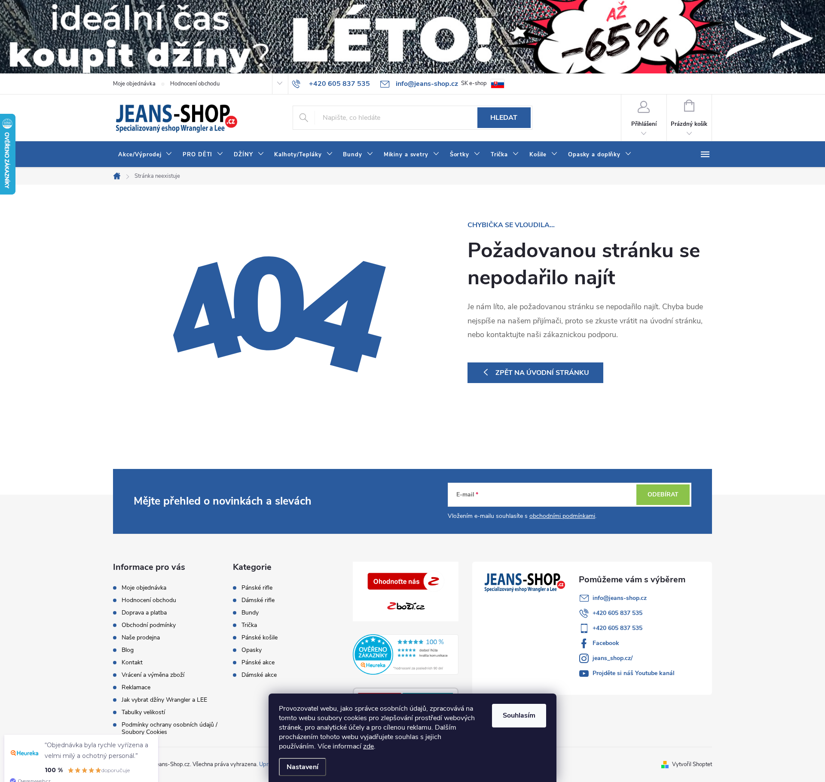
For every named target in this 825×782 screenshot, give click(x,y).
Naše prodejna (141, 637)
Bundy (250, 612)
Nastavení (302, 767)
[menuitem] (145, 154)
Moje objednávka (134, 84)
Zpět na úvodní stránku (542, 372)
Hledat (503, 117)
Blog (128, 650)
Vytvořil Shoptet (692, 764)
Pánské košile (259, 637)
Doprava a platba (144, 613)
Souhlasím (519, 715)
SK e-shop (474, 83)
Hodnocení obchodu (195, 84)
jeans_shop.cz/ (612, 658)
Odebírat (663, 494)
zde (368, 746)
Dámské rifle (258, 600)
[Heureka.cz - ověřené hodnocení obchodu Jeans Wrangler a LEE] (406, 654)
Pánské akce (258, 662)
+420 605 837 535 (617, 613)
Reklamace (136, 687)
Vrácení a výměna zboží (153, 675)
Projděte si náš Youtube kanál (634, 673)
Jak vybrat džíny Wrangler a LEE (164, 700)
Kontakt (132, 662)
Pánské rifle (256, 587)
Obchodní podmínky (149, 625)
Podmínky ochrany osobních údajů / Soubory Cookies (169, 728)
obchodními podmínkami (562, 516)
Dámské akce (259, 675)
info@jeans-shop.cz (620, 598)
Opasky (251, 650)
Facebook (606, 643)
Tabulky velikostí (143, 712)
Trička (249, 625)
